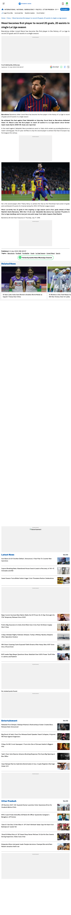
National (20, 9)
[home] (2, 9)
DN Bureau (16, 65)
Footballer (25, 253)
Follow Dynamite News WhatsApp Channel (37, 257)
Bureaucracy (29, 9)
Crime (57, 9)
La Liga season (40, 253)
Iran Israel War (19, 13)
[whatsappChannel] (67, 3)
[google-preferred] (54, 67)
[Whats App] (61, 67)
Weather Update (30, 13)
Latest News (7, 554)
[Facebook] (65, 67)
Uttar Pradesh (48, 9)
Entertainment (9, 720)
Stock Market (40, 13)
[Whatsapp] (20, 257)
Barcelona (11, 253)
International (10, 9)
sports (58, 253)
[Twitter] (68, 67)
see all (65, 555)
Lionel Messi (51, 253)
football (18, 253)
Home (3, 18)
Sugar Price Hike (8, 13)
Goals (32, 253)
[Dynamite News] (25, 3)
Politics (39, 9)
